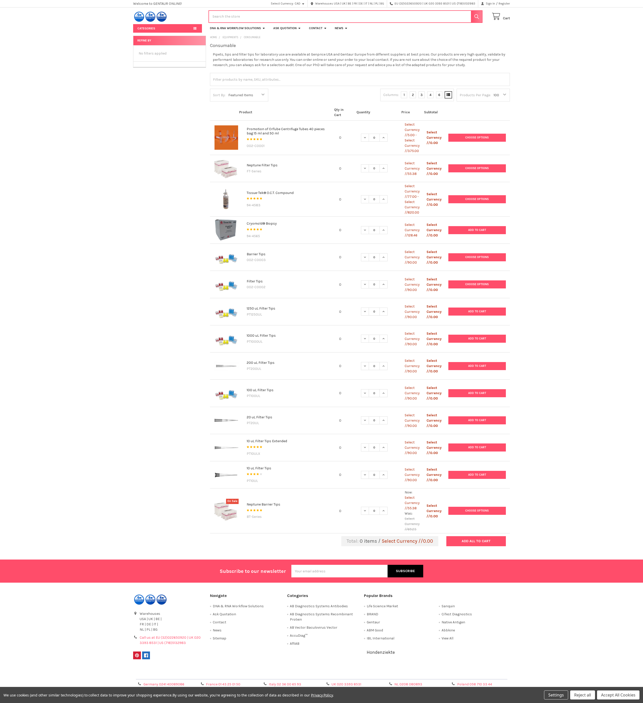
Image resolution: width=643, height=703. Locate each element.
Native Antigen (453, 622)
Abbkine (448, 630)
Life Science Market (382, 606)
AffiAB (294, 643)
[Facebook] (146, 655)
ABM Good (375, 630)
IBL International (380, 638)
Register (504, 3)
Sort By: (219, 95)
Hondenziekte (381, 652)
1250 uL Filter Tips (261, 308)
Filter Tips (255, 281)
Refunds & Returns (368, 673)
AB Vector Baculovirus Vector (313, 627)
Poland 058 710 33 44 (474, 684)
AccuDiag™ (298, 635)
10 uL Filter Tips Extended (267, 441)
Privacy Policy (463, 673)
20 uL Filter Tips (259, 417)
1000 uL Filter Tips (261, 335)
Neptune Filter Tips (262, 165)
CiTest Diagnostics (457, 614)
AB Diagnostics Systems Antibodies (319, 606)
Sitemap (219, 638)
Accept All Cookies (618, 695)
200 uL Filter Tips (261, 363)
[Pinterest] (137, 655)
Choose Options (477, 137)
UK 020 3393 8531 (346, 684)
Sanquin (448, 606)
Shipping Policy (274, 673)
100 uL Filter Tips (260, 390)
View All (447, 638)
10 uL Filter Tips (259, 468)
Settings (556, 695)
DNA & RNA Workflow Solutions (235, 28)
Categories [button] (146, 28)
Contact (316, 28)
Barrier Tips (256, 254)
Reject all (582, 695)
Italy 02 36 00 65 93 (285, 684)
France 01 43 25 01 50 (223, 684)
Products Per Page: (475, 95)
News (339, 28)
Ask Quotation (285, 28)
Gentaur (373, 622)
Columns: (391, 95)
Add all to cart (476, 541)
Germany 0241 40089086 (163, 684)
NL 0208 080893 (408, 684)
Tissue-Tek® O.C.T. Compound (270, 193)
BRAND (372, 614)
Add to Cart (477, 230)
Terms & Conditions (180, 673)
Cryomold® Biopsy (262, 223)
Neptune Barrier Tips (263, 504)
